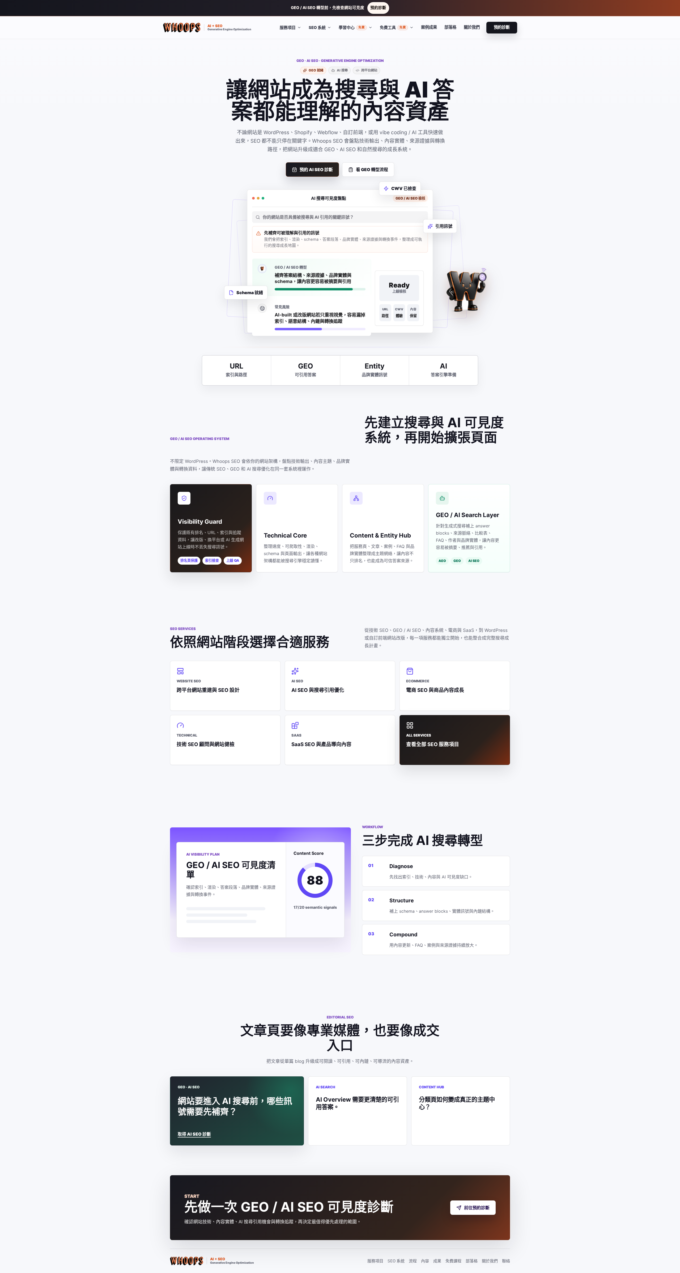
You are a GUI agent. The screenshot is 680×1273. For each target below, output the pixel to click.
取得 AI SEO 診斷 (194, 1134)
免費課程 (453, 1260)
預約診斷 (378, 7)
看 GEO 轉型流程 (372, 169)
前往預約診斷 (477, 1207)
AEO (442, 561)
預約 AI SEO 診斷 (316, 169)
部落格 (450, 27)
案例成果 (429, 27)
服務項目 (375, 1260)
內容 (425, 1260)
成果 (437, 1260)
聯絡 (506, 1260)
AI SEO (473, 561)
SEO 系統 (396, 1260)
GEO (457, 561)
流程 (413, 1260)
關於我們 (472, 27)
